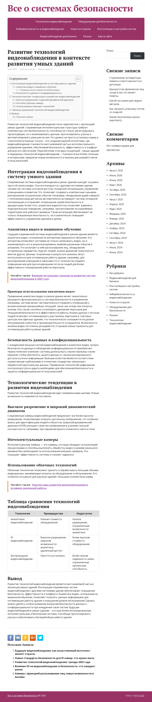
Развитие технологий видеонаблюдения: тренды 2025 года (52, 662)
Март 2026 (115, 185)
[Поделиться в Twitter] (40, 638)
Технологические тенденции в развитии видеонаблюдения (45, 96)
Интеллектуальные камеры (29, 103)
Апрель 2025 (116, 204)
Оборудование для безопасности (97, 21)
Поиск (110, 50)
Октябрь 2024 (117, 233)
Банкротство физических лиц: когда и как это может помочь (126, 93)
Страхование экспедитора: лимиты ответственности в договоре (125, 81)
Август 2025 (116, 199)
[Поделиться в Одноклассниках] (25, 638)
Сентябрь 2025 (117, 194)
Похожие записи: (24, 116)
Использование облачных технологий (35, 106)
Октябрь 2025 (117, 189)
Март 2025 (115, 209)
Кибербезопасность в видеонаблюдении (40, 29)
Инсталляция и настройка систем (116, 29)
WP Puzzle (139, 695)
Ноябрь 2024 (116, 228)
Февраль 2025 (117, 213)
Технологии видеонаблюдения (53, 21)
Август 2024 (116, 242)
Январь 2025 (116, 218)
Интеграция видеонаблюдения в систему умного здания (43, 83)
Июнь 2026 (115, 180)
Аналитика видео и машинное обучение (36, 86)
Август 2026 (116, 170)
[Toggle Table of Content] (76, 79)
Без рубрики (116, 273)
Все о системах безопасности (70, 8)
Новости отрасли (81, 29)
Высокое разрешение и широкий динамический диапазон (45, 99)
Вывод (15, 113)
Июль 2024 (115, 247)
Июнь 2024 (115, 252)
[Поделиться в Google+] (33, 638)
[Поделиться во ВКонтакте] (18, 638)
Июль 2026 (115, 175)
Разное (87, 36)
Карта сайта (105, 36)
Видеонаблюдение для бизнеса (58, 36)
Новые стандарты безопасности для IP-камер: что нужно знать (55, 658)
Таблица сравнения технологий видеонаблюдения (40, 109)
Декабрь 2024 (117, 223)
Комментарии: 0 (45, 69)
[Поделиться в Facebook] (11, 638)
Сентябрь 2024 (117, 238)
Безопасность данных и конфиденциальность (39, 93)
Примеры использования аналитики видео (40, 90)
